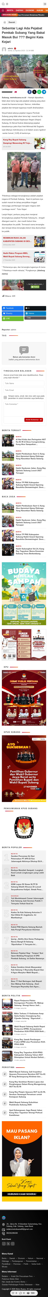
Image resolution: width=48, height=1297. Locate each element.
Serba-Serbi (36, 1264)
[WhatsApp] (39, 92)
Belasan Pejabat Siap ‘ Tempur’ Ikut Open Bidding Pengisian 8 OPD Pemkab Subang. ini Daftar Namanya (27, 955)
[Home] (3, 10)
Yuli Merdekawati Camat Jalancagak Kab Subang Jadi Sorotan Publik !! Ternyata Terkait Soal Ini (27, 901)
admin (10, 48)
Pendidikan (6, 1264)
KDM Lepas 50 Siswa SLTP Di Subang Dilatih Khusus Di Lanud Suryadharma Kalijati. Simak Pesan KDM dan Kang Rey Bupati (27, 887)
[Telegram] (44, 92)
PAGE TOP (44, 1255)
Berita (10, 10)
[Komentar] (20, 1293)
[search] (3, 4)
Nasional (39, 1258)
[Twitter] (34, 92)
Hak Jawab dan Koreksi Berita (13, 1282)
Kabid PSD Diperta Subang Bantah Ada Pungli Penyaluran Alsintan (26, 928)
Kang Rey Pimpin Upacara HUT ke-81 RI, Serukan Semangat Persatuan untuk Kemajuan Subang (27, 1094)
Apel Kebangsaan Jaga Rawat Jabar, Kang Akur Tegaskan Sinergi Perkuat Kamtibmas (25, 1112)
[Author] (4, 49)
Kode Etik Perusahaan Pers (22, 1276)
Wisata (4, 1267)
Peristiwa (17, 1264)
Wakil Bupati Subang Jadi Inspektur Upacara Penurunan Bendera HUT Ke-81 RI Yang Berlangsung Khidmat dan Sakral (27, 1074)
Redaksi (5, 1276)
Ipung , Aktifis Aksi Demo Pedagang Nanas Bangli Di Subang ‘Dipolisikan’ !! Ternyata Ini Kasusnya (27, 942)
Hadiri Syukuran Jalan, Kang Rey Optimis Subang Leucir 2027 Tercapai (31, 470)
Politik (26, 1264)
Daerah (19, 10)
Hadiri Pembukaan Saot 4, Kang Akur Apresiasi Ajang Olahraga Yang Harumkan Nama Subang (30, 456)
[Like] (13, 1293)
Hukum (40, 10)
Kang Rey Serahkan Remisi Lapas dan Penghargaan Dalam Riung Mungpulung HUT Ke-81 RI (27, 1084)
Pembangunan (17, 1261)
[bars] (44, 5)
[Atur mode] (6, 4)
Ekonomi (30, 10)
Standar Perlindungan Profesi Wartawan (17, 1285)
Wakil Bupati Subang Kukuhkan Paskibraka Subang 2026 (23, 1103)
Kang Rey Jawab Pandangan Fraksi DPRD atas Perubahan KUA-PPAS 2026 (30, 1041)
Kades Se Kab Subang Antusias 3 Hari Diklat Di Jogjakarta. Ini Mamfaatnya (26, 915)
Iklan (37, 1285)
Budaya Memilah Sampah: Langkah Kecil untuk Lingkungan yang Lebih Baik (27, 872)
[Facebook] (29, 92)
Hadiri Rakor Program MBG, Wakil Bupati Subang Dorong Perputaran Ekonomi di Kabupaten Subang (16, 255)
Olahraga (5, 1261)
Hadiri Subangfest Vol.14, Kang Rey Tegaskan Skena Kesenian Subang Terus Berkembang (30, 551)
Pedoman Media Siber (10, 1279)
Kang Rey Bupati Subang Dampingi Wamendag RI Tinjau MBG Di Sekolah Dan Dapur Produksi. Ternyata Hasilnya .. (17, 142)
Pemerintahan (31, 1261)
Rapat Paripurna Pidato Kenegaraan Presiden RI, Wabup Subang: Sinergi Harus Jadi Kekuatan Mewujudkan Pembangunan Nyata (28, 1005)
